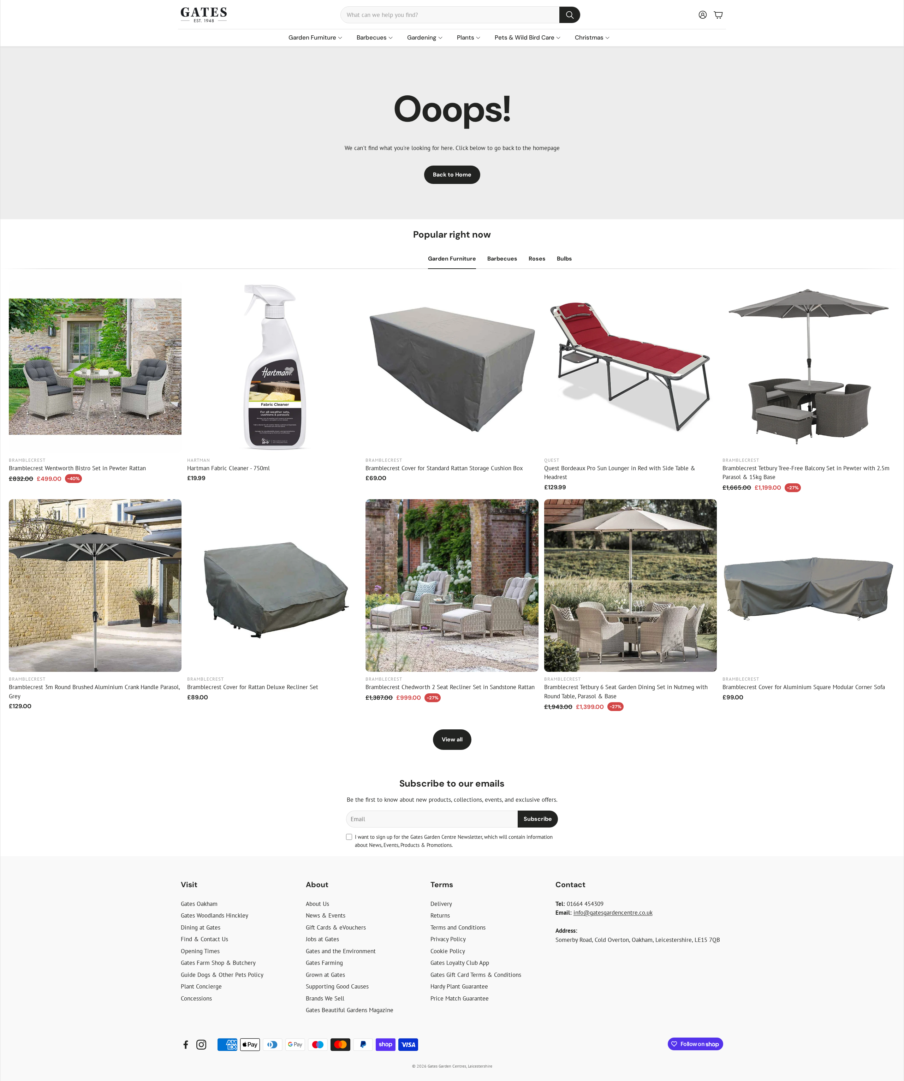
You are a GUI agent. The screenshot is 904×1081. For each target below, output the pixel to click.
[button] (460, 15)
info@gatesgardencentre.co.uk (613, 912)
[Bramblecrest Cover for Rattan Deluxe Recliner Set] (273, 585)
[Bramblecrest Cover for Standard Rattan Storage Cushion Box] (451, 366)
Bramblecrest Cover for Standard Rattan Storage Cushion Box (444, 468)
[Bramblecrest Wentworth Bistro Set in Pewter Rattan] (95, 366)
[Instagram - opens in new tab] (201, 1045)
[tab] (452, 259)
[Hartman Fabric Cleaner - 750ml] (273, 366)
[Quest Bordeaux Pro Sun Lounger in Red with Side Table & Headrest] (630, 366)
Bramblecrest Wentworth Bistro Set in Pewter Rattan (77, 468)
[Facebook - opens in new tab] (186, 1045)
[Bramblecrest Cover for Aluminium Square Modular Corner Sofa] (808, 585)
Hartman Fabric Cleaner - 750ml (228, 468)
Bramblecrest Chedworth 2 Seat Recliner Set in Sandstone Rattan (450, 687)
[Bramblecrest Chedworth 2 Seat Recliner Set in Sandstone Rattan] (451, 585)
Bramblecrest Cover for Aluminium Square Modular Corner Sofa (803, 687)
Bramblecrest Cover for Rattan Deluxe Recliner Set (252, 687)
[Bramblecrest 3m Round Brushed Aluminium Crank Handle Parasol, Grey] (95, 585)
